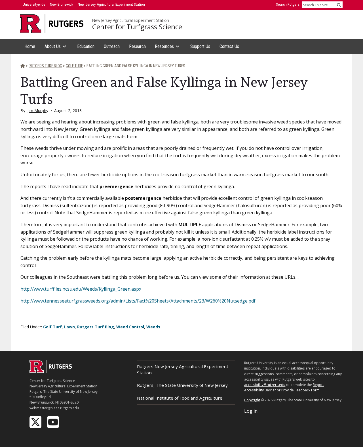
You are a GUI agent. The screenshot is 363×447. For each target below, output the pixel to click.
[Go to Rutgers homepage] (50, 371)
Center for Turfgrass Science (137, 27)
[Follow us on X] (36, 421)
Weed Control (130, 327)
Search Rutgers (287, 4)
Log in (251, 411)
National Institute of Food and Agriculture (179, 398)
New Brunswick (61, 4)
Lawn (69, 327)
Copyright (252, 400)
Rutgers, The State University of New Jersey (182, 385)
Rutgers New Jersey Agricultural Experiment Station (182, 369)
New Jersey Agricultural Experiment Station (130, 20)
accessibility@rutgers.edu (264, 384)
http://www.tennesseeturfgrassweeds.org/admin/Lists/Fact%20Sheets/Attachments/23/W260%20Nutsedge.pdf (138, 301)
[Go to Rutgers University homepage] (52, 23)
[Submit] (339, 5)
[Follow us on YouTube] (53, 421)
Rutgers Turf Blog (95, 327)
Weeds (153, 327)
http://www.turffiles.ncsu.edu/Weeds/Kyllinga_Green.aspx (80, 289)
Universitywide (34, 4)
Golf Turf (52, 327)
